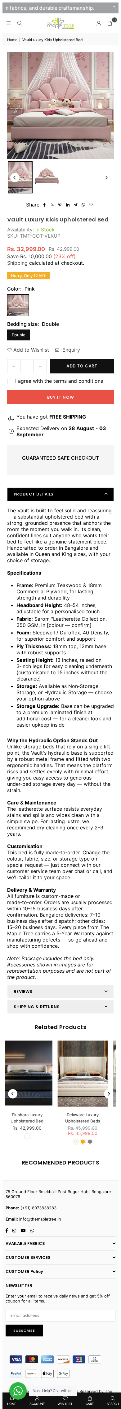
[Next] (106, 177)
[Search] (19, 23)
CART (90, 1404)
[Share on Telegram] (75, 205)
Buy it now (60, 397)
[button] (109, 23)
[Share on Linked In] (67, 205)
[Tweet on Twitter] (52, 205)
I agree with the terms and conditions (58, 381)
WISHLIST (65, 1404)
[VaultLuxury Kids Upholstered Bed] (20, 177)
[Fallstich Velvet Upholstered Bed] (90, 1073)
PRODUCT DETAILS (34, 494)
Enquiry (70, 350)
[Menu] (8, 23)
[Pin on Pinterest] (60, 205)
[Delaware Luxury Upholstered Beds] (34, 1073)
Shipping (17, 263)
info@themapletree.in (40, 1219)
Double (18, 334)
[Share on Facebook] (44, 205)
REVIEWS (23, 991)
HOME (11, 1404)
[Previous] (15, 177)
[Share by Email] (91, 205)
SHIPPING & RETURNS (37, 1007)
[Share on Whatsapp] (83, 205)
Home (12, 39)
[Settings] (98, 23)
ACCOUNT (37, 1404)
